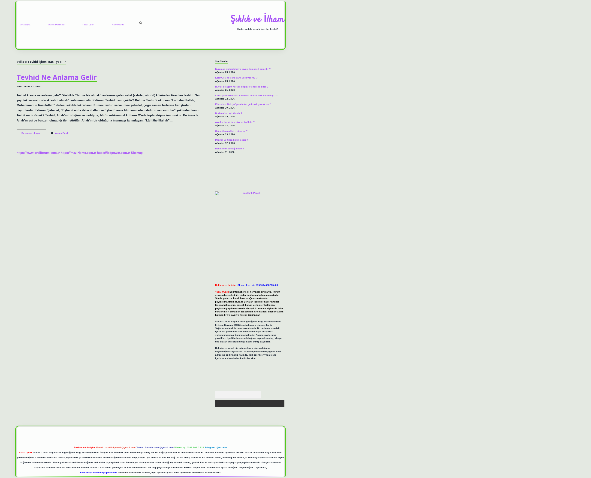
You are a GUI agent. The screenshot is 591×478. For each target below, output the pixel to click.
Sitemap (137, 152)
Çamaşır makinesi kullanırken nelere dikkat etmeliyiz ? (246, 95)
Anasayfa (25, 24)
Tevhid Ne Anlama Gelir (57, 77)
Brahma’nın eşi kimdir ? (228, 113)
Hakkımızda (118, 24)
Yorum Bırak (62, 133)
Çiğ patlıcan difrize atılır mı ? (231, 131)
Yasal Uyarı (88, 24)
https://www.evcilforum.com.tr (38, 152)
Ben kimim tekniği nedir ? (229, 148)
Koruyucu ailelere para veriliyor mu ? (236, 77)
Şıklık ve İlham (257, 19)
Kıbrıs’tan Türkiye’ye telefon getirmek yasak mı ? (243, 104)
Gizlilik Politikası (56, 24)
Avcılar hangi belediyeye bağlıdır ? (235, 122)
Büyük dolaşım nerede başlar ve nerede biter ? (241, 86)
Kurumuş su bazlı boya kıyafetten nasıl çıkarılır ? (243, 69)
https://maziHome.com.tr (78, 152)
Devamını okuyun (33, 134)
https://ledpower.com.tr (113, 152)
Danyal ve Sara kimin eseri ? (231, 140)
